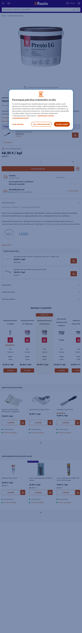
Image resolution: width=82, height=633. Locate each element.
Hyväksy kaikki (62, 124)
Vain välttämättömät (41, 124)
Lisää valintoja (18, 124)
